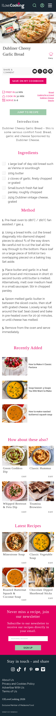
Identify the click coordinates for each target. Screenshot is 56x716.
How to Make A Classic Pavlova (40, 366)
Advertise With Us (13, 687)
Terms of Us (9, 691)
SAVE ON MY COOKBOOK (28, 81)
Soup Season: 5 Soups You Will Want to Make (40, 389)
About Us (8, 680)
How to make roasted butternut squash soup (40, 413)
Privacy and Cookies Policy (18, 683)
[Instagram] (13, 670)
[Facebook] (25, 670)
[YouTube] (37, 670)
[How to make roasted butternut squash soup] (14, 413)
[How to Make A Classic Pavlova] (14, 366)
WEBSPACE (13, 712)
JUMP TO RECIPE (28, 112)
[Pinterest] (31, 670)
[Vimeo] (43, 670)
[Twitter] (19, 670)
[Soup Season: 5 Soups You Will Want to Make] (14, 390)
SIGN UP (28, 647)
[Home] (13, 6)
